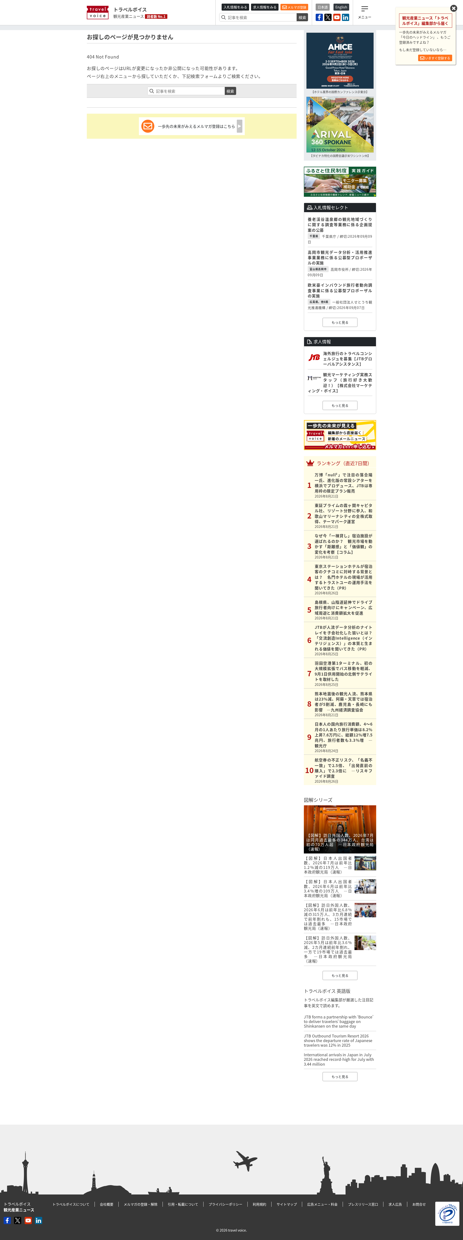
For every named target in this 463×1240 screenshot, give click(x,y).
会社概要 (106, 1204)
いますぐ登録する (437, 58)
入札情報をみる (235, 7)
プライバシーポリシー (225, 1204)
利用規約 (259, 1204)
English (341, 7)
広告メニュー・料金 (322, 1204)
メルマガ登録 (296, 7)
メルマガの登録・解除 (140, 1204)
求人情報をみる (265, 7)
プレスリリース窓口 (363, 1204)
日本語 (323, 7)
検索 (302, 17)
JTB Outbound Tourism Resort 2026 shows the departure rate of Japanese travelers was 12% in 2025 (338, 1040)
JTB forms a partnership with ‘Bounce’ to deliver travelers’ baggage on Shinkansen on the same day (338, 1021)
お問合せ (419, 1204)
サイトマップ (287, 1204)
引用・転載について (183, 1204)
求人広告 (395, 1204)
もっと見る (340, 322)
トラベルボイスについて (70, 1204)
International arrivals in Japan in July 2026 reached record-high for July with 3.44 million (339, 1059)
